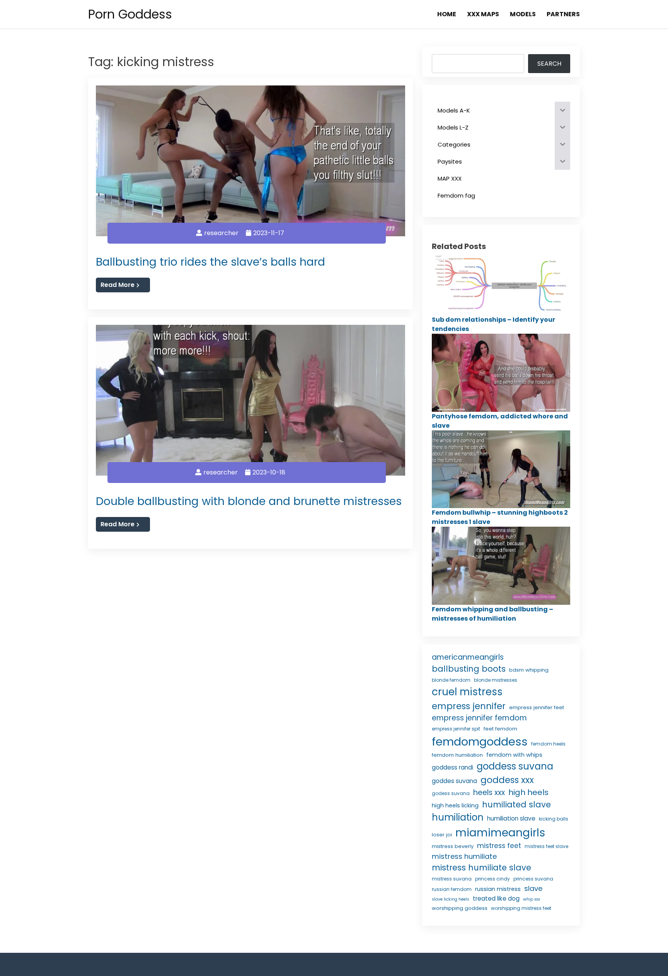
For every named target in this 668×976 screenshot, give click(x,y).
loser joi (442, 834)
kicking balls (553, 819)
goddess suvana (515, 766)
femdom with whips (514, 755)
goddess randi (452, 767)
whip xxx (531, 899)
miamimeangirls (500, 832)
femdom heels (548, 744)
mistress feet (499, 845)
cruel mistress (467, 692)
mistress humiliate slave (481, 867)
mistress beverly (453, 846)
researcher (221, 233)
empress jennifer (469, 706)
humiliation (458, 817)
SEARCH (549, 63)
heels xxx (489, 792)
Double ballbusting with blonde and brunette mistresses (249, 501)
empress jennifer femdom (479, 718)
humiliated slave (516, 804)
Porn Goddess (130, 14)
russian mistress (498, 889)
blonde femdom (451, 680)
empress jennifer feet (536, 707)
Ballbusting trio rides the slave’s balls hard (210, 262)
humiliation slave (511, 818)
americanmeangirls (468, 657)
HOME (446, 14)
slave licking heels (450, 899)
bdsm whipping (529, 670)
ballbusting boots (469, 668)
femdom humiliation (457, 755)
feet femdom (500, 728)
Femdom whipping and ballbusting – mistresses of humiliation (492, 614)
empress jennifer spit (456, 728)
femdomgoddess (480, 741)
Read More (118, 284)
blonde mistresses (495, 680)
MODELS (523, 14)
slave (533, 888)
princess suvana (533, 878)
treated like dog (496, 898)
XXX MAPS (483, 14)
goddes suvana (454, 781)
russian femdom (452, 889)
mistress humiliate (464, 856)
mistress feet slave (546, 846)
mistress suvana (452, 878)
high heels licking (455, 805)
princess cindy (492, 878)
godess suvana (451, 793)
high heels (528, 792)
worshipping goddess (459, 908)
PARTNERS (563, 14)
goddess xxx (507, 780)
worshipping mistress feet (521, 908)
